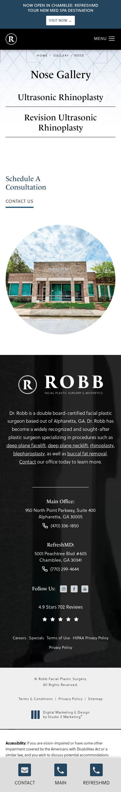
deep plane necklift (68, 445)
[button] (112, 39)
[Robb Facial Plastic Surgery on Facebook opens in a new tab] (74, 589)
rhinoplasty (102, 445)
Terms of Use (58, 638)
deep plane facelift (26, 445)
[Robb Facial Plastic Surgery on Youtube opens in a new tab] (84, 589)
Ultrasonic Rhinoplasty (60, 97)
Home (42, 55)
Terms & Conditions (36, 698)
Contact (25, 783)
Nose (79, 55)
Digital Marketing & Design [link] (66, 714)
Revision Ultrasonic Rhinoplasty (60, 122)
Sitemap (95, 698)
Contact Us (19, 201)
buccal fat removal (87, 453)
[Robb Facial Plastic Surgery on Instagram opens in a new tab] (63, 589)
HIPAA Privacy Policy (90, 638)
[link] (60, 515)
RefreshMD (96, 783)
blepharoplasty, (29, 453)
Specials (36, 638)
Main (60, 783)
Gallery (61, 55)
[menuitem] (63, 589)
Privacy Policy (60, 647)
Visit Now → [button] (60, 20)
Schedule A (26, 183)
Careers (19, 638)
